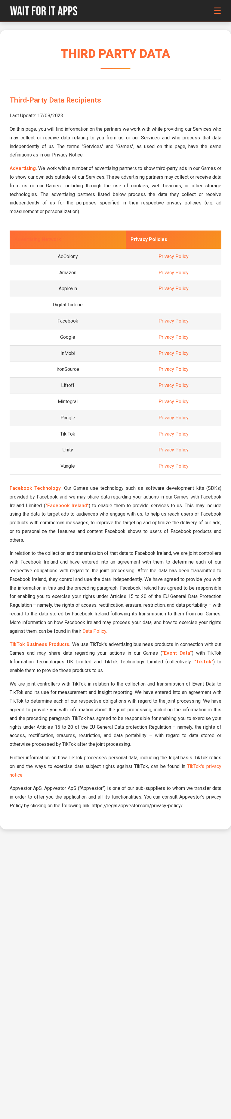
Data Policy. (94, 631)
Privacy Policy (174, 256)
